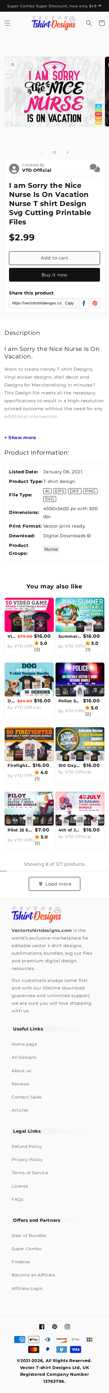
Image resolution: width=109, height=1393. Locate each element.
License (20, 1186)
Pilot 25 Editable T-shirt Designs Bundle (20, 830)
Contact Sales (27, 1097)
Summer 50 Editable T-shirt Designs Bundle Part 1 (70, 636)
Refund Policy (27, 1146)
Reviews (20, 1084)
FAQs (17, 1199)
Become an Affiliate (33, 1275)
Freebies (21, 1261)
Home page (24, 1044)
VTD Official (36, 170)
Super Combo (27, 1248)
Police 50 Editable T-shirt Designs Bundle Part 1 (70, 701)
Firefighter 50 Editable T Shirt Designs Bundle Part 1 (19, 765)
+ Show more (20, 437)
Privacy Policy (27, 1159)
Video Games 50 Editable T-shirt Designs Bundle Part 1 (12, 636)
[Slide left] (41, 152)
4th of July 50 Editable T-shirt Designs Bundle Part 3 (70, 830)
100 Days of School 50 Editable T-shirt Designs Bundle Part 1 (70, 765)
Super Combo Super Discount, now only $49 (52, 6)
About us (21, 1070)
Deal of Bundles (29, 1235)
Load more (58, 884)
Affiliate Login (27, 1288)
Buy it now (54, 275)
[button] (7, 23)
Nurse (51, 549)
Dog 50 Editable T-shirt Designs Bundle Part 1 (12, 701)
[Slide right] (67, 152)
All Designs (24, 1057)
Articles (20, 1110)
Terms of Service (30, 1172)
